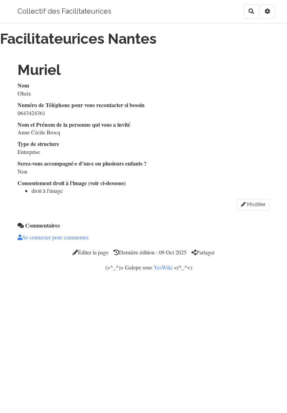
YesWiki (163, 267)
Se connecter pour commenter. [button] (55, 237)
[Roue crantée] (267, 12)
